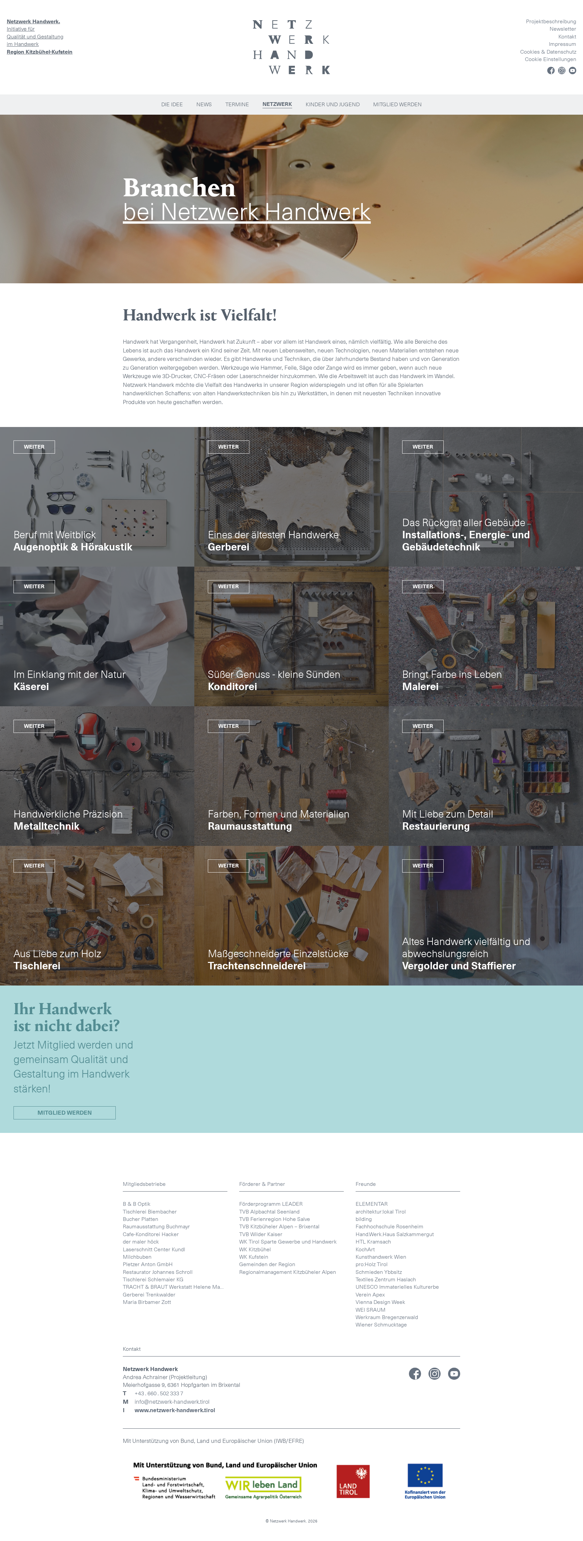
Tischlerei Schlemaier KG (153, 1279)
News (204, 104)
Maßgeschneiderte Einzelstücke (278, 954)
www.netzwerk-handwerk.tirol (175, 1410)
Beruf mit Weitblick (54, 535)
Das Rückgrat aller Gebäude (463, 523)
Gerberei (228, 547)
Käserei (31, 687)
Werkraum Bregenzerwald (387, 1317)
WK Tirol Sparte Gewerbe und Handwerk (288, 1241)
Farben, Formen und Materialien (279, 814)
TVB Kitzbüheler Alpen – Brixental (279, 1226)
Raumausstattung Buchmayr (156, 1226)
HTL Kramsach (373, 1241)
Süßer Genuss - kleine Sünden (274, 674)
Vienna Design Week (380, 1302)
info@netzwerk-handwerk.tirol (172, 1402)
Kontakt (567, 36)
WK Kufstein (253, 1257)
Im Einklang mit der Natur (69, 674)
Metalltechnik (46, 826)
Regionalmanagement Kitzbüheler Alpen (287, 1272)
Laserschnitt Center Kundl (154, 1249)
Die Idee (172, 104)
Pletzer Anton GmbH (148, 1264)
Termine (237, 104)
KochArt (365, 1249)
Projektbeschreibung (551, 21)
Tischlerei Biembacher (150, 1211)
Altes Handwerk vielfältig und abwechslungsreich (466, 948)
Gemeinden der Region (267, 1264)
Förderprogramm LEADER (271, 1204)
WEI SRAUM (371, 1310)
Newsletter (563, 29)
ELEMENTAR (372, 1204)
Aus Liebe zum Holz (57, 954)
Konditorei (232, 687)
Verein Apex (370, 1294)
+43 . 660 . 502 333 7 (159, 1393)
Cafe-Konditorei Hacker (151, 1234)
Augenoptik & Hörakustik (72, 547)
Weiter (34, 447)
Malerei (420, 687)
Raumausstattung (250, 826)
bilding (364, 1219)
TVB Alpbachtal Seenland (269, 1211)
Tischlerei (36, 966)
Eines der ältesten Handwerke (273, 535)
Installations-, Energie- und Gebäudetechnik (466, 541)
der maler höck (141, 1241)
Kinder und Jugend (333, 104)
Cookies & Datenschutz (548, 52)
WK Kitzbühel (255, 1249)
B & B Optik (136, 1204)
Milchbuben (137, 1257)
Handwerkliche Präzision (68, 814)
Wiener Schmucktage (381, 1324)
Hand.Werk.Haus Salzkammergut (395, 1234)
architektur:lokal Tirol (381, 1211)
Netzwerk (277, 104)
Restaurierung (436, 826)
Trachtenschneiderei (257, 966)
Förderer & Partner (262, 1184)
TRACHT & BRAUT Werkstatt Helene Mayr (173, 1287)
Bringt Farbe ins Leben (452, 674)
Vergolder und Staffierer (459, 966)
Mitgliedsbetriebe (144, 1184)
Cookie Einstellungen (550, 59)
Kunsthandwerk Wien (381, 1257)
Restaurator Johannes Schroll (158, 1272)
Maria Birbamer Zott (147, 1302)
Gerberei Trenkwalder (149, 1294)
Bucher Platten (140, 1219)
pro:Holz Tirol (372, 1264)
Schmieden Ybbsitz (379, 1272)
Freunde (366, 1184)
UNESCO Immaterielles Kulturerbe (397, 1287)
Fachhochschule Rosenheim (389, 1226)
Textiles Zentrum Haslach (386, 1279)
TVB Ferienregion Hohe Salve (274, 1219)
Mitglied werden (397, 104)
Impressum (562, 44)
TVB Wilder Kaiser (260, 1234)
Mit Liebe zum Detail (447, 814)
